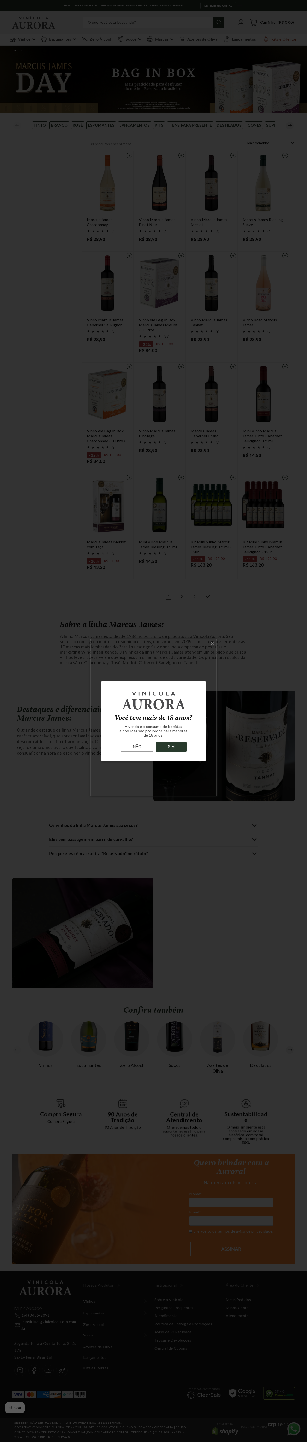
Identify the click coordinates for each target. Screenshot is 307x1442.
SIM (171, 747)
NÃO (137, 747)
